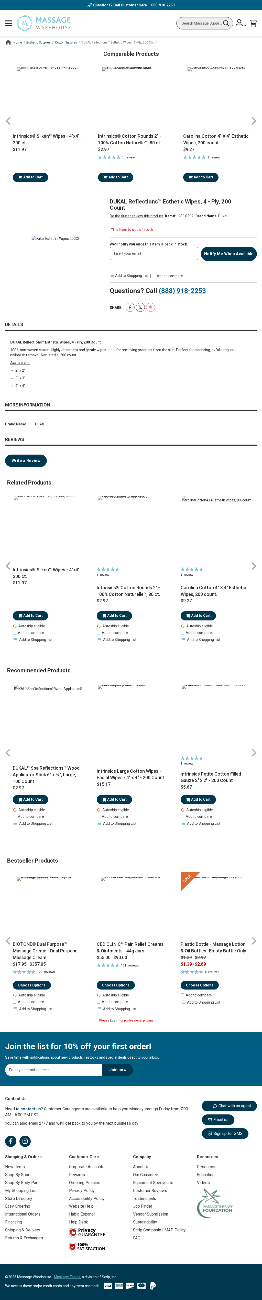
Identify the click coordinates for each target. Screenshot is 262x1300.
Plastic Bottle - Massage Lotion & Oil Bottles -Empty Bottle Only (213, 947)
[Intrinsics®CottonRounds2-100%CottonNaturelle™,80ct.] (131, 530)
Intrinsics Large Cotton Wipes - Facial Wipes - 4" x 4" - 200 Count (130, 774)
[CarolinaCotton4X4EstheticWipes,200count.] (215, 530)
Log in (114, 1020)
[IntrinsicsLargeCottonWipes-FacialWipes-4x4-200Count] (131, 719)
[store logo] (43, 23)
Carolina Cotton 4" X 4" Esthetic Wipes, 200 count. (216, 139)
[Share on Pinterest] (150, 307)
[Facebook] (10, 1141)
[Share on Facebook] (130, 307)
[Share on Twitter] (140, 307)
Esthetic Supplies (38, 42)
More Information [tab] (27, 404)
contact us (30, 1108)
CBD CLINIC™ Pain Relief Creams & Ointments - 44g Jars (130, 947)
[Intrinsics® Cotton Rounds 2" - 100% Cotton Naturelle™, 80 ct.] (133, 98)
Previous (8, 121)
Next (254, 121)
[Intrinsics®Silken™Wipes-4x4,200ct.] (47, 530)
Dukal (222, 216)
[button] (28, 632)
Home (18, 42)
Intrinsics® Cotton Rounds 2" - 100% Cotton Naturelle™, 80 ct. (129, 139)
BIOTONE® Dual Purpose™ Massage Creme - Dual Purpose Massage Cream (45, 950)
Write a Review (26, 460)
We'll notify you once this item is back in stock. (149, 244)
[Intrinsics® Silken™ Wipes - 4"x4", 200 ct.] (48, 98)
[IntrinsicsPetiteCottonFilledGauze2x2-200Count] (215, 719)
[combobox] (204, 23)
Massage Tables (67, 1277)
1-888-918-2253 (161, 5)
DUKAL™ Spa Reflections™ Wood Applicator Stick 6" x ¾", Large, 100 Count (46, 774)
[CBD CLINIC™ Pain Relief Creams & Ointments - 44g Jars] (131, 906)
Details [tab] (14, 324)
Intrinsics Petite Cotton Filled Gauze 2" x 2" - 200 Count (211, 777)
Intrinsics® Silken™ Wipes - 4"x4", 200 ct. (47, 139)
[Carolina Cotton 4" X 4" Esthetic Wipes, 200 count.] (218, 98)
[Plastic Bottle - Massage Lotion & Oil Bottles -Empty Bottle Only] (215, 906)
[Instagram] (25, 1141)
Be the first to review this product (136, 216)
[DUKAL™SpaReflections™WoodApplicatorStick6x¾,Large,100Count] (47, 719)
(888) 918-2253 (182, 291)
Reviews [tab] (14, 439)
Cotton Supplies (66, 42)
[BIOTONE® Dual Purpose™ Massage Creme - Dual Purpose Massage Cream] (47, 906)
